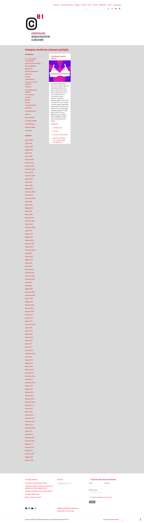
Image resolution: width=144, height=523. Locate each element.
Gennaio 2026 (29, 163)
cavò (54, 140)
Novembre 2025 (30, 169)
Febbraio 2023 (29, 240)
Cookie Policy (61, 511)
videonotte (28, 108)
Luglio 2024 (28, 201)
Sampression (115, 519)
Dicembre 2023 (29, 221)
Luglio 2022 (28, 253)
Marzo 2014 (28, 412)
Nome (90, 483)
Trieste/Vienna (29, 79)
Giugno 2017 (29, 340)
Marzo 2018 (28, 334)
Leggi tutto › (54, 124)
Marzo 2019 (28, 321)
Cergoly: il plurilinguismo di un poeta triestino (38, 491)
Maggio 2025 (29, 188)
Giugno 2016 (29, 360)
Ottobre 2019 (29, 315)
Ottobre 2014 (29, 405)
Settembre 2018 (30, 324)
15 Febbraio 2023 (57, 127)
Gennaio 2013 (29, 434)
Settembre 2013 (30, 428)
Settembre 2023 (30, 227)
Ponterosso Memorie (31, 71)
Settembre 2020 (30, 295)
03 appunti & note (30, 111)
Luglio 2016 (28, 357)
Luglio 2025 (28, 182)
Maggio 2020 (29, 302)
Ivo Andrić (28, 84)
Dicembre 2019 (29, 311)
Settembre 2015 (30, 382)
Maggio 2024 (29, 208)
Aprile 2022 (28, 263)
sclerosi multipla (30, 127)
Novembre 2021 (30, 276)
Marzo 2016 (28, 366)
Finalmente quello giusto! (58, 57)
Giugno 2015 (29, 386)
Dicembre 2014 (29, 399)
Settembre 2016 (30, 353)
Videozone (28, 87)
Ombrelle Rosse (30, 124)
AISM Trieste (56, 138)
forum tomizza (29, 94)
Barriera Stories (30, 117)
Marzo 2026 (28, 156)
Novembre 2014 (30, 402)
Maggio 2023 (29, 237)
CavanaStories (29, 61)
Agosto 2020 (29, 298)
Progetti (77, 5)
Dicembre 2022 (29, 243)
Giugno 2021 (29, 285)
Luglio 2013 (28, 431)
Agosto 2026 (29, 140)
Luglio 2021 (28, 282)
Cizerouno (56, 5)
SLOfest (27, 102)
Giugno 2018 (29, 331)
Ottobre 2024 (29, 195)
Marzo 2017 (28, 347)
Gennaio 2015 (29, 395)
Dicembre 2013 (29, 418)
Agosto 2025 (29, 179)
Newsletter (102, 5)
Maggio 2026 (29, 150)
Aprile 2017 (28, 344)
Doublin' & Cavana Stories (33, 63)
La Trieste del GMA (31, 121)
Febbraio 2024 (29, 218)
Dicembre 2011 (29, 447)
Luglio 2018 (28, 327)
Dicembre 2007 (29, 454)
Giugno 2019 (29, 318)
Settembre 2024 (30, 198)
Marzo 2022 (28, 266)
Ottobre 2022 (29, 247)
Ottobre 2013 (29, 424)
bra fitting (62, 138)
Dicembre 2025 (29, 166)
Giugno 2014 (29, 408)
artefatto (28, 92)
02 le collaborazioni (31, 90)
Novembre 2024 (30, 192)
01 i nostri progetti (30, 59)
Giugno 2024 (29, 205)
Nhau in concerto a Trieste (33, 497)
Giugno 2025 (29, 185)
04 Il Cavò (28, 114)
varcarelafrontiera (57, 142)
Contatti (95, 5)
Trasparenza (117, 5)
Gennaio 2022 (29, 269)
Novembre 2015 (30, 376)
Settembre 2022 (30, 250)
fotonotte (28, 97)
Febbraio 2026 (29, 159)
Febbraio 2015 (29, 392)
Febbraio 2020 (29, 305)
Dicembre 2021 (29, 273)
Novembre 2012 (30, 441)
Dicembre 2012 (29, 437)
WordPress (65, 519)
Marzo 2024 (28, 214)
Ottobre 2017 (29, 337)
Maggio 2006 (29, 457)
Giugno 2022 (29, 256)
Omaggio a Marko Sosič (32, 494)
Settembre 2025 (30, 175)
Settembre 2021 (30, 279)
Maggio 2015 (29, 389)
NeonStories (29, 69)
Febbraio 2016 (29, 370)
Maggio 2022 (29, 260)
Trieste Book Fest (30, 105)
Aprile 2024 (28, 211)
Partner (84, 5)
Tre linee (27, 77)
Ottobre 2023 (29, 224)
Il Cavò (90, 5)
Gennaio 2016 (29, 373)
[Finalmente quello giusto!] (60, 71)
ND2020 (27, 100)
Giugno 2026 (29, 146)
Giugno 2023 (29, 234)
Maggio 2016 (29, 363)
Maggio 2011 (29, 450)
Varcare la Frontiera (67, 5)
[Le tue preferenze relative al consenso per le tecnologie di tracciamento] (140, 519)
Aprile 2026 (28, 153)
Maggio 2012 (29, 444)
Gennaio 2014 (29, 415)
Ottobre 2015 (29, 379)
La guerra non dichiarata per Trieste (36, 483)
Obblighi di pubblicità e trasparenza (68, 508)
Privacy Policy (108, 497)
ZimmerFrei (28, 130)
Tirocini (109, 5)
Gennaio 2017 (29, 350)
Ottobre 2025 (29, 172)
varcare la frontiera (31, 82)
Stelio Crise (28, 74)
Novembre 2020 (30, 292)
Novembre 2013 (30, 421)
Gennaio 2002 (29, 460)
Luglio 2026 (28, 143)
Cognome (107, 483)
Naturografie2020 (30, 66)
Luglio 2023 (28, 230)
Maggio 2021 (29, 289)
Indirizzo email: (93, 490)
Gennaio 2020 (29, 308)
